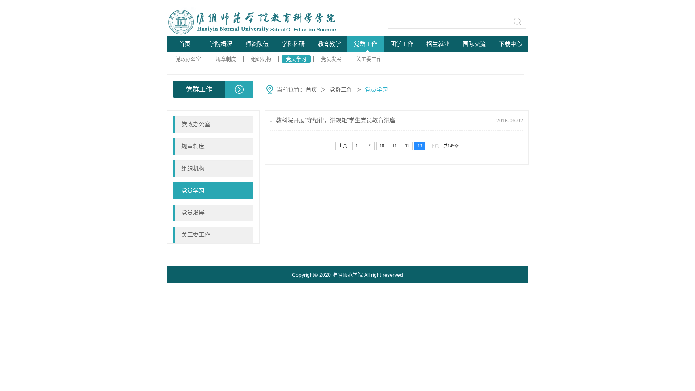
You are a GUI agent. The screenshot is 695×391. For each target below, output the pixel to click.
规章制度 (226, 59)
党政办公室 (188, 59)
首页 (184, 44)
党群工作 (365, 44)
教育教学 (329, 44)
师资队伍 (257, 44)
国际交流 (474, 44)
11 (394, 145)
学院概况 (220, 44)
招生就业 (438, 44)
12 (407, 145)
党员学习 (296, 59)
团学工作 (401, 44)
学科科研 (293, 44)
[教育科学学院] (221, 21)
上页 (342, 145)
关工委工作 (369, 59)
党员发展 (331, 59)
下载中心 (510, 44)
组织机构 (261, 59)
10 (382, 145)
